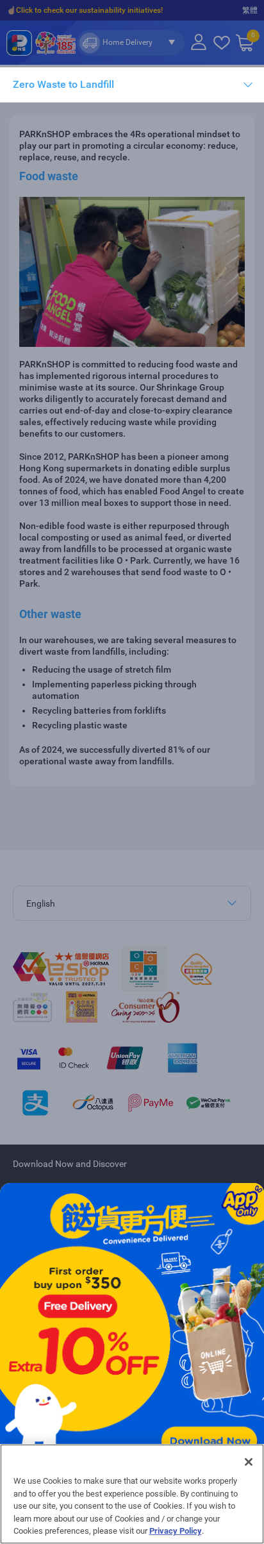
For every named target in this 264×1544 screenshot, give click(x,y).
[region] (132, 1494)
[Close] (249, 1462)
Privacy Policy (175, 1531)
